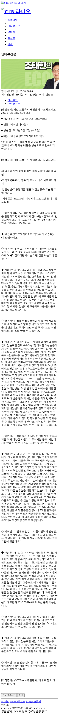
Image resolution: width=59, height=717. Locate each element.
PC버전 (5, 701)
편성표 (11, 38)
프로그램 (13, 19)
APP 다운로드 (17, 701)
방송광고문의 (33, 701)
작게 (22, 112)
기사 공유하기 (9, 695)
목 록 (21, 695)
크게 (28, 112)
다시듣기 (13, 100)
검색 (10, 44)
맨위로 (5, 704)
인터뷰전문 (14, 26)
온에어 (11, 32)
